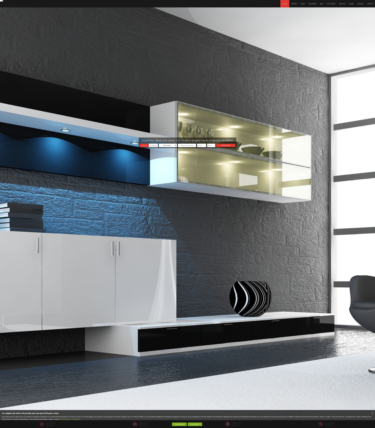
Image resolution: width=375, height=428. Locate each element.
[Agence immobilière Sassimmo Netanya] (2, 1)
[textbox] (187, 145)
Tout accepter (179, 424)
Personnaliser (195, 424)
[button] (144, 145)
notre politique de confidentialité (70, 419)
